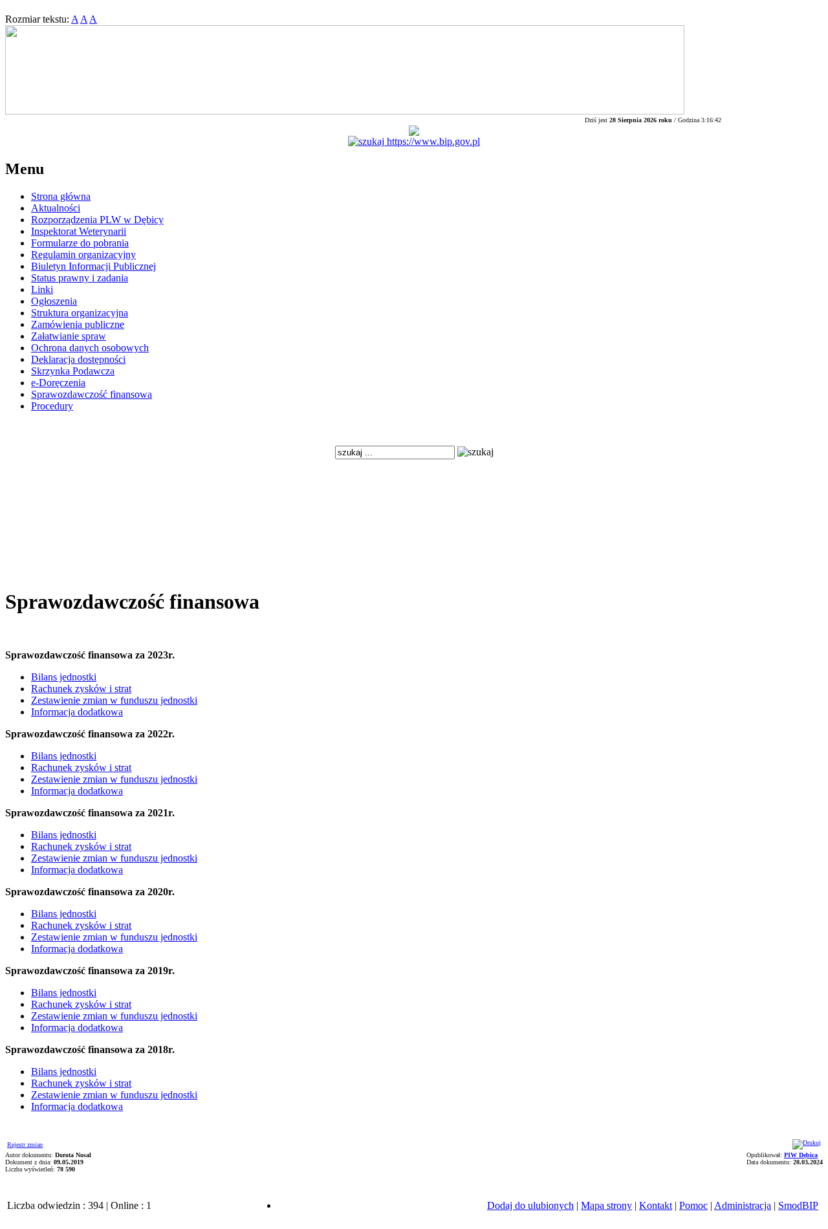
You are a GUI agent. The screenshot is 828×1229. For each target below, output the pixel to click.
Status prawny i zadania (79, 277)
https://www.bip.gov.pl (432, 141)
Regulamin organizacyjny (83, 254)
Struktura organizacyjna (79, 312)
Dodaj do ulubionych (530, 1205)
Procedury (52, 405)
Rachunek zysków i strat (81, 688)
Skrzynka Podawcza (72, 370)
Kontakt (655, 1205)
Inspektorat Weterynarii (78, 231)
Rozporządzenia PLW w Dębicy (97, 219)
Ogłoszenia (54, 301)
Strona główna (61, 196)
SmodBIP (798, 1205)
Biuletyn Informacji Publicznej (93, 266)
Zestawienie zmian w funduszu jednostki (114, 700)
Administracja (742, 1205)
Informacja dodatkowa (77, 711)
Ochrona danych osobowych (90, 347)
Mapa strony (606, 1205)
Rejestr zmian (25, 1144)
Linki (42, 289)
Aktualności (55, 207)
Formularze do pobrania (80, 242)
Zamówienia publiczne (77, 324)
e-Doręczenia (58, 382)
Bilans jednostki (63, 676)
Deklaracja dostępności (78, 359)
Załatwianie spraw (68, 336)
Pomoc (693, 1205)
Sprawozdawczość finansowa (91, 394)
